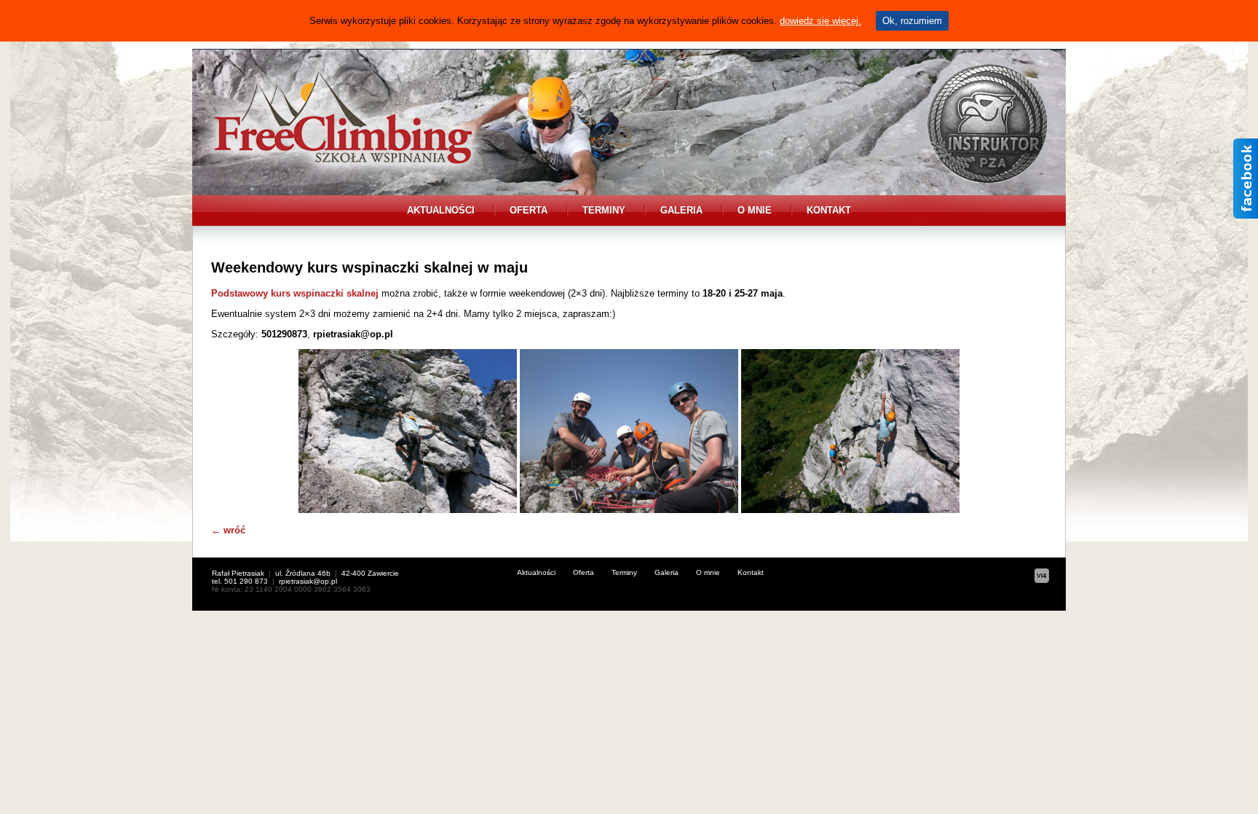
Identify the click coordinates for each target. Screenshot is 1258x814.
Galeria (681, 210)
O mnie (754, 210)
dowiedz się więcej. (820, 20)
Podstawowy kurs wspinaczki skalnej (295, 293)
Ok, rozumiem (912, 20)
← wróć (228, 530)
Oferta (528, 210)
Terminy (603, 210)
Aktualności (441, 210)
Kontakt (829, 210)
